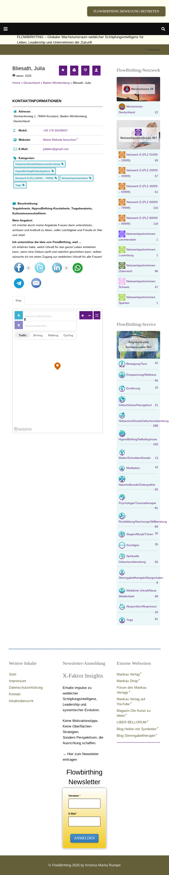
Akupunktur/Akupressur (142, 608)
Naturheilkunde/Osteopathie (138, 486)
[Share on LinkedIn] (56, 268)
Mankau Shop (127, 681)
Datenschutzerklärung (26, 688)
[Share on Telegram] (19, 283)
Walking (53, 335)
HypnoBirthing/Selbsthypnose (138, 441)
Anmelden (84, 838)
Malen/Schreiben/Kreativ (138, 457)
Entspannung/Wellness (142, 376)
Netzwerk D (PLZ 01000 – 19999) (138, 157)
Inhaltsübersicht (21, 701)
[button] (5, 29)
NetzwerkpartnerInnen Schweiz (138, 284)
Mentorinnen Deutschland (138, 109)
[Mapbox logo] (23, 429)
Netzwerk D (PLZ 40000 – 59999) (138, 189)
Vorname (74, 795)
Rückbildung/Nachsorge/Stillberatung (138, 523)
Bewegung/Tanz (142, 363)
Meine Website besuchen (59, 139)
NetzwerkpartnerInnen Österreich (138, 268)
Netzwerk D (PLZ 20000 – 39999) (138, 173)
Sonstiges (142, 545)
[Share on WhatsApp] (77, 268)
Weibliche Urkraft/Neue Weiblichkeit (138, 593)
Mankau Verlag (128, 674)
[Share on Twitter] (39, 268)
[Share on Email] (36, 283)
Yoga (142, 619)
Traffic (23, 335)
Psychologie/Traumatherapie (138, 504)
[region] (58, 371)
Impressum (17, 681)
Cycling (68, 335)
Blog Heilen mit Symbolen (136, 729)
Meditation (142, 467)
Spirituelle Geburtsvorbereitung (138, 558)
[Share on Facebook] (19, 268)
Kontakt (15, 694)
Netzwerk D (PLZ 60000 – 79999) (138, 204)
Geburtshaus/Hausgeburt (138, 405)
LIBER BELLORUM (131, 722)
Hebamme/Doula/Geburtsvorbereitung (138, 422)
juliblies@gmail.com (56, 149)
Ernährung (142, 388)
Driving (37, 335)
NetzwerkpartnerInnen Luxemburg (138, 252)
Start (12, 674)
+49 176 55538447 (55, 130)
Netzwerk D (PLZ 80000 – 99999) (138, 220)
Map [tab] (18, 300)
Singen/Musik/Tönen (142, 534)
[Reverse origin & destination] (25, 319)
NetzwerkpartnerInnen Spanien (138, 300)
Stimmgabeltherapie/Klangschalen (138, 579)
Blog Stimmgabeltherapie (136, 736)
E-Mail (72, 813)
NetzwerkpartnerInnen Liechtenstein (138, 236)
